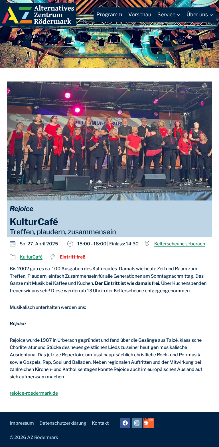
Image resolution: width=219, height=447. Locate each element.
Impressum (22, 423)
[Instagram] (137, 423)
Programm (109, 14)
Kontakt (100, 423)
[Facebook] (125, 423)
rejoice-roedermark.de (34, 393)
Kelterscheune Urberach (179, 244)
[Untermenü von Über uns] (199, 14)
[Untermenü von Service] (169, 14)
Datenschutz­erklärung (62, 423)
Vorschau (139, 14)
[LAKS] (148, 423)
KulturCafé (31, 257)
